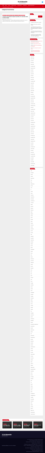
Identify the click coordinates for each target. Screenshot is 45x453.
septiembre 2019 (33, 105)
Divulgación (20, 5)
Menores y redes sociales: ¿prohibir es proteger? (17, 426)
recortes (32, 350)
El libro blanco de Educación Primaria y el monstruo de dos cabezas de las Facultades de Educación (36, 32)
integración (32, 262)
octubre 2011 (32, 139)
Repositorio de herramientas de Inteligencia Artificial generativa (32, 451)
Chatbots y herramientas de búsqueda (39, 439)
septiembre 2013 (33, 126)
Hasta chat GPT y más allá (37, 43)
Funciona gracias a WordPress (5, 445)
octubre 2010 (32, 148)
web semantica (33, 412)
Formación (25, 5)
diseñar (32, 215)
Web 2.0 (32, 408)
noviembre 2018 (33, 109)
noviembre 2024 (33, 66)
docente (32, 219)
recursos (32, 352)
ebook (31, 221)
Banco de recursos (31, 5)
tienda (31, 384)
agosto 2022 (32, 90)
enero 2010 (32, 152)
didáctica (32, 208)
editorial (32, 223)
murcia (32, 303)
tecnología (32, 376)
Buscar (40, 16)
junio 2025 (32, 60)
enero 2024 (32, 79)
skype (31, 361)
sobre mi (32, 363)
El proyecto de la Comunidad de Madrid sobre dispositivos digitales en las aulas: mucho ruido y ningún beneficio (36, 35)
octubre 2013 (32, 124)
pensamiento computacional (34, 324)
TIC (31, 382)
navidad (32, 305)
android (32, 176)
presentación (32, 335)
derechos (32, 206)
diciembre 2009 (33, 154)
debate (32, 204)
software (32, 365)
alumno (32, 174)
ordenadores (32, 318)
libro (31, 273)
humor (31, 253)
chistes (32, 191)
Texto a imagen (41, 451)
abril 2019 (32, 107)
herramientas (32, 249)
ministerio (32, 294)
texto (31, 380)
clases (31, 193)
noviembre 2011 (33, 137)
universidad (32, 399)
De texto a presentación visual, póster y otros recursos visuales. (36, 440)
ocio (31, 311)
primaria (32, 339)
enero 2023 (32, 88)
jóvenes (32, 266)
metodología (32, 292)
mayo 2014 (32, 118)
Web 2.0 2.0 (32, 410)
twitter (31, 391)
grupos (32, 247)
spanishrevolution (33, 369)
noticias (32, 309)
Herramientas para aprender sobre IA (39, 445)
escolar (32, 230)
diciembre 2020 (33, 96)
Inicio (6, 5)
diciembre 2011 (33, 135)
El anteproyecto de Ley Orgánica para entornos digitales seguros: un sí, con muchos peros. (33, 444)
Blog (9, 5)
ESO (31, 234)
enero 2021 (32, 94)
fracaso (32, 245)
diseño (32, 217)
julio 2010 (32, 150)
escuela (32, 232)
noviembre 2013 (33, 122)
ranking (32, 348)
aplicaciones (32, 178)
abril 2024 (32, 75)
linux (31, 279)
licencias (32, 277)
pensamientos (32, 326)
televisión (32, 378)
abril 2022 (32, 92)
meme (31, 290)
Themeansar (14, 445)
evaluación (32, 238)
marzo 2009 (32, 161)
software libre (32, 367)
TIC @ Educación (22, 1)
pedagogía (32, 320)
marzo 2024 (32, 77)
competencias (32, 200)
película (32, 322)
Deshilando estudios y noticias (8, 7)
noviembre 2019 (33, 103)
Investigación (14, 5)
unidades (32, 397)
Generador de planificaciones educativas (30, 445)
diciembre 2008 (33, 163)
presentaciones (33, 337)
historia (32, 251)
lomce (31, 281)
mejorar (32, 288)
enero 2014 (32, 120)
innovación (32, 260)
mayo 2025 (32, 62)
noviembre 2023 (33, 81)
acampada (32, 172)
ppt (31, 333)
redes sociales (33, 354)
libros (31, 275)
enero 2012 (32, 133)
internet (32, 264)
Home (28, 439)
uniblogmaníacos (33, 395)
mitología (32, 296)
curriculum (32, 202)
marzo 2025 (32, 64)
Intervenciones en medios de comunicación (35, 446)
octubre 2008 (32, 165)
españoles (32, 236)
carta (31, 187)
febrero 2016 (32, 111)
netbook (32, 307)
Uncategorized (33, 393)
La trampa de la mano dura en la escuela (36, 22)
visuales (32, 406)
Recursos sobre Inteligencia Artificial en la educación (37, 450)
